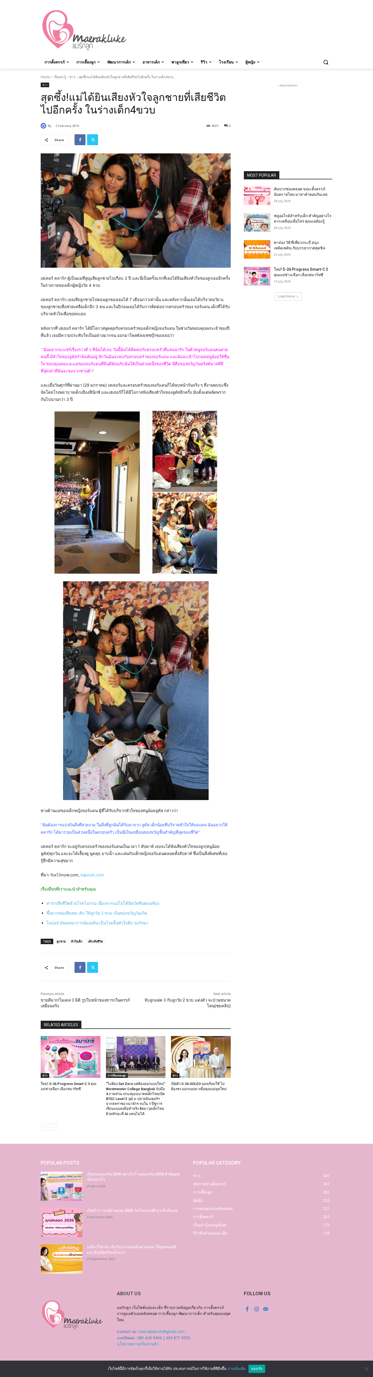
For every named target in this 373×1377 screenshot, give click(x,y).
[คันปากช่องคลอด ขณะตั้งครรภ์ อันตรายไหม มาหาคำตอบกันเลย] (257, 195)
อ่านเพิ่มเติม (236, 1368)
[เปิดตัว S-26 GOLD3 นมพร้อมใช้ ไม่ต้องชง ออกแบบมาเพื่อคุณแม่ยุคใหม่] (201, 1057)
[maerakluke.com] (84, 30)
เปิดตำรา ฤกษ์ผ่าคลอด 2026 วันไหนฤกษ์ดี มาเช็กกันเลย (132, 1210)
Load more (286, 296)
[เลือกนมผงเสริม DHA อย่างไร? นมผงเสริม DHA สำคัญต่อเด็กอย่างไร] (61, 1186)
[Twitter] (92, 139)
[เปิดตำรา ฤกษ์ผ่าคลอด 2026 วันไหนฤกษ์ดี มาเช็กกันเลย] (61, 1222)
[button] (325, 62)
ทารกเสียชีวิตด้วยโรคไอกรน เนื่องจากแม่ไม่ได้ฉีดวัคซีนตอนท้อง (102, 903)
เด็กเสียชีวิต (95, 941)
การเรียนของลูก (117, 1075)
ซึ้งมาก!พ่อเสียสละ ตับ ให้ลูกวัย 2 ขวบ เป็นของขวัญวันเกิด (96, 913)
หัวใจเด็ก (76, 941)
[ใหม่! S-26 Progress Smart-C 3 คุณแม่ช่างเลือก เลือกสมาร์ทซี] (70, 1057)
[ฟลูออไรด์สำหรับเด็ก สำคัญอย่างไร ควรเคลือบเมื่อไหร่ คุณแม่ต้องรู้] (257, 222)
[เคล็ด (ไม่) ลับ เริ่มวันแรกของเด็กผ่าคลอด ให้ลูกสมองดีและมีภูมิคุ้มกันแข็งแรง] (61, 1259)
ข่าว (72, 77)
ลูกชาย (61, 941)
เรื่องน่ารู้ (60, 77)
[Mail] (265, 1309)
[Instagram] (256, 1309)
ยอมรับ (256, 1368)
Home (45, 77)
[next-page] (52, 1127)
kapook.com (92, 874)
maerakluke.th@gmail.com (161, 1331)
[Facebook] (80, 139)
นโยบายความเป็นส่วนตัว (138, 1343)
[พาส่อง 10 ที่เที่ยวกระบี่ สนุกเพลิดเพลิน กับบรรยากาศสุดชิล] (257, 249)
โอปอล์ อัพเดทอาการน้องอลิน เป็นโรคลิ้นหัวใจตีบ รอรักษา (97, 923)
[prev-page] (44, 1127)
